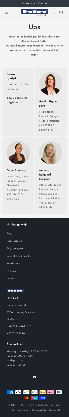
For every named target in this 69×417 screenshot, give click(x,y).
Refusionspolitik (39, 410)
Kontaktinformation (20, 410)
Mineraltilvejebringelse (19, 256)
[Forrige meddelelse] (6, 3)
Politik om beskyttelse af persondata (44, 405)
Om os (10, 278)
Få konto (11, 271)
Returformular (14, 263)
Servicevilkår (55, 410)
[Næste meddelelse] (62, 3)
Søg (9, 233)
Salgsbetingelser (16, 248)
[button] (6, 12)
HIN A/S (21, 405)
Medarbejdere (14, 240)
